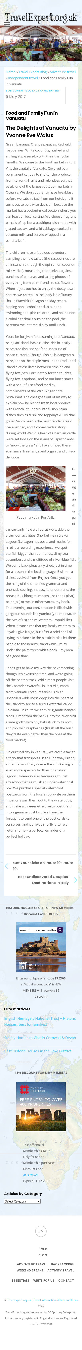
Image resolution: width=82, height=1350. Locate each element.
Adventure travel (63, 72)
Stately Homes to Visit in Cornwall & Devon (40, 1037)
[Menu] (7, 19)
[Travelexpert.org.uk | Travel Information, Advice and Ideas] (41, 31)
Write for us (43, 1280)
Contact (66, 1280)
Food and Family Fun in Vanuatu (32, 115)
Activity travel (60, 1270)
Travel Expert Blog (33, 72)
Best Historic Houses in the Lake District (37, 1051)
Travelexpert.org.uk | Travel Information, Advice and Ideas (42, 1300)
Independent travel (23, 78)
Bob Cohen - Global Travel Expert (33, 90)
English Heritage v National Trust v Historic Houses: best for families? (40, 1021)
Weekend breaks (30, 1270)
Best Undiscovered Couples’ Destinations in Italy (43, 879)
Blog (43, 1255)
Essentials (20, 1280)
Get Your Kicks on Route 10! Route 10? (43, 865)
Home (11, 72)
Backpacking (62, 1264)
